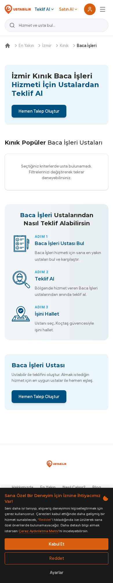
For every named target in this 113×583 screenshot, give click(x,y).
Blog (96, 487)
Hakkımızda (22, 487)
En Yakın (26, 45)
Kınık (64, 45)
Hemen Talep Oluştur (39, 111)
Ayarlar (56, 572)
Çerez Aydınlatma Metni (39, 531)
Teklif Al (42, 9)
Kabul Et (56, 544)
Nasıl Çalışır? (74, 487)
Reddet (56, 558)
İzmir (47, 45)
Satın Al (66, 9)
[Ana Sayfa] (7, 45)
